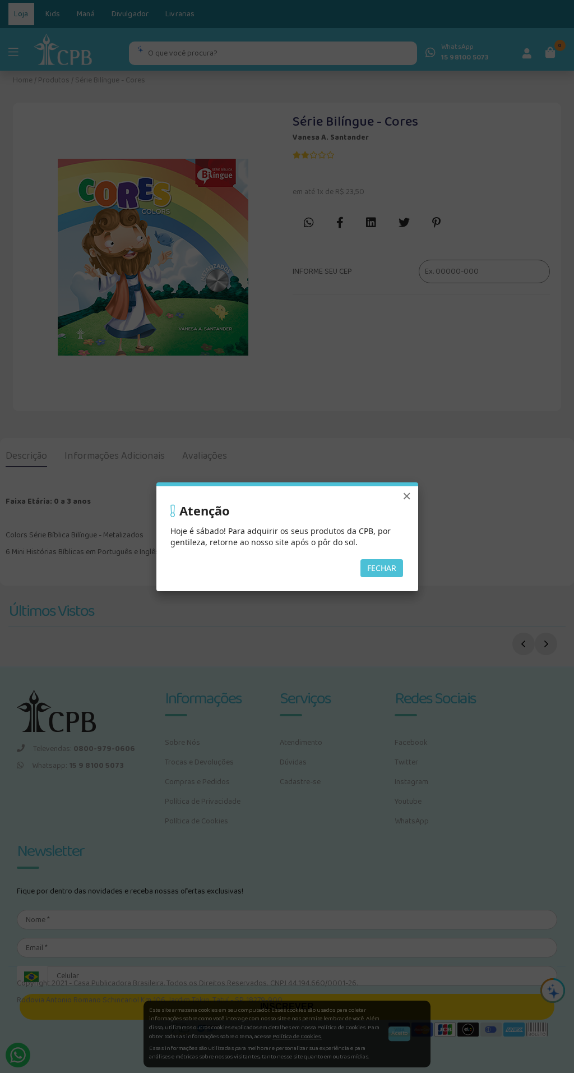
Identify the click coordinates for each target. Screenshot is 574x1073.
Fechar (381, 568)
